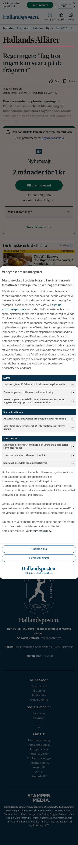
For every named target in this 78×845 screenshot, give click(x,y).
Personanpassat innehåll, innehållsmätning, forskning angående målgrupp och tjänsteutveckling (34, 401)
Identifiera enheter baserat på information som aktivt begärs (34, 427)
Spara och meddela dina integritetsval (25, 463)
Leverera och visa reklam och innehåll (24, 455)
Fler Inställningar (39, 558)
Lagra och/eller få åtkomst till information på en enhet (34, 384)
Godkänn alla (39, 549)
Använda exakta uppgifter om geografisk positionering (34, 418)
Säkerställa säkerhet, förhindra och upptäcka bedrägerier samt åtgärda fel (35, 446)
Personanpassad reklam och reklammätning (28, 392)
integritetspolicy (40, 531)
